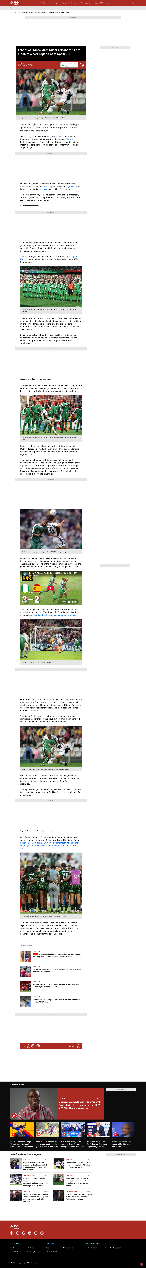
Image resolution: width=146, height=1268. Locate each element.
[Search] (133, 3)
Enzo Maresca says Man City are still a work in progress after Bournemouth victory (79, 1196)
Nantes (59, 136)
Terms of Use (68, 1248)
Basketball (14, 1252)
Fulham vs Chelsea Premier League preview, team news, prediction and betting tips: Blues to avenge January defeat (36, 1182)
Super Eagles (31, 1252)
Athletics (30, 1248)
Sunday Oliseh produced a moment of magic (55, 615)
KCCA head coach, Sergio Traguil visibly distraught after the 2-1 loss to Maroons (21, 1144)
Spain (44, 189)
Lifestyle (108, 3)
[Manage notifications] (141, 1264)
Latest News (14, 8)
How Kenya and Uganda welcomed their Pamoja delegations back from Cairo (72, 1144)
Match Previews (29, 1175)
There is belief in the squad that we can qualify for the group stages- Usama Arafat (47, 1144)
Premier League (71, 1191)
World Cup (48, 186)
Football (43, 3)
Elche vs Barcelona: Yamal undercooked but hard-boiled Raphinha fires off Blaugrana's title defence (35, 1166)
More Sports (85, 3)
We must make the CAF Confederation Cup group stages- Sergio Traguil (97, 1144)
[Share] (82, 65)
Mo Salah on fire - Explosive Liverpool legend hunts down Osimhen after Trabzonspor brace (77, 1182)
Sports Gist (99, 3)
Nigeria (69, 186)
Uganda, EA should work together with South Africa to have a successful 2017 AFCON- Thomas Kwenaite (80, 1105)
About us (49, 1248)
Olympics (70, 139)
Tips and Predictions (69, 3)
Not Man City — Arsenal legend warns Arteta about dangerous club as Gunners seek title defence (35, 1198)
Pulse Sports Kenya (90, 1248)
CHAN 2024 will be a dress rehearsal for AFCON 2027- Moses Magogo (123, 1144)
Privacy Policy (51, 1252)
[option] (22, 1136)
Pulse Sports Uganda (113, 1248)
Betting (54, 3)
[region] (73, 1135)
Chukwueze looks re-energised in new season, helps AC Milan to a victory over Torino (79, 1164)
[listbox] (73, 1135)
